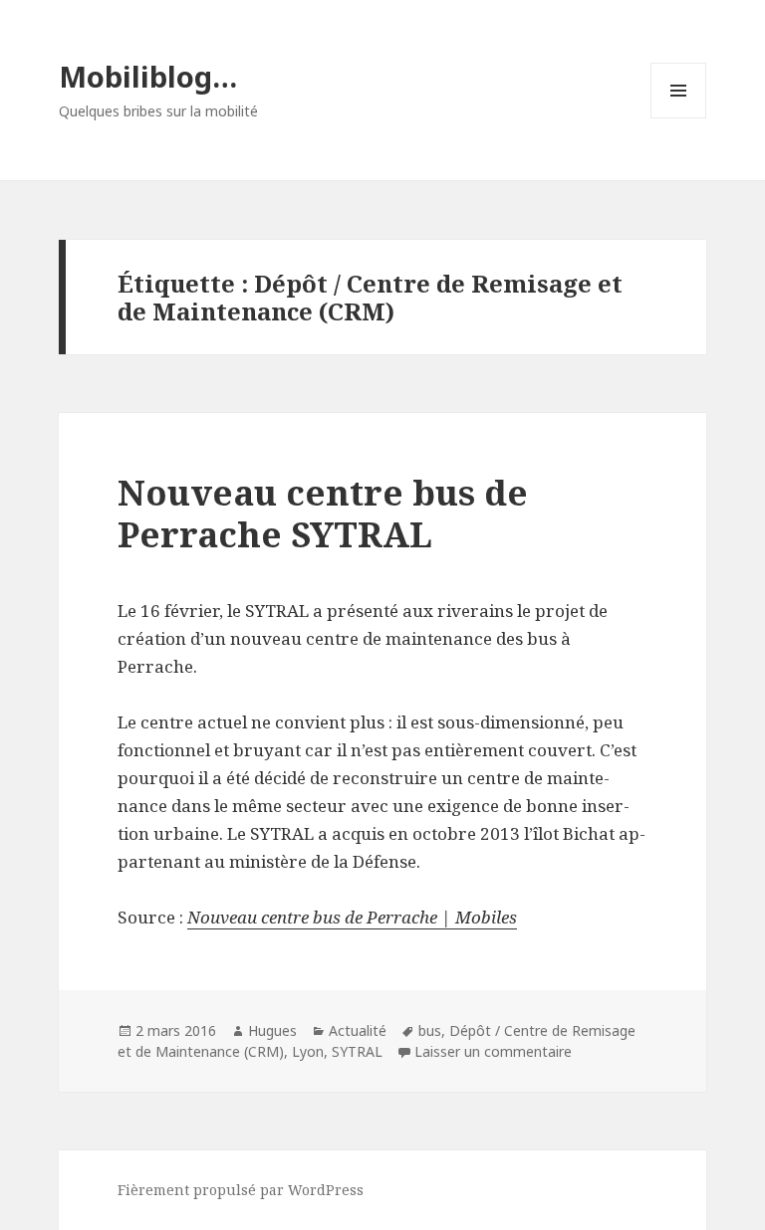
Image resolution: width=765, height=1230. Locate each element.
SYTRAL (357, 1051)
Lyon (308, 1051)
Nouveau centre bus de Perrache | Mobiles (352, 917)
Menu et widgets (678, 117)
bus (429, 1030)
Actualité (357, 1030)
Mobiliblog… (148, 76)
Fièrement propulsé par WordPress (241, 1189)
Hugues (272, 1030)
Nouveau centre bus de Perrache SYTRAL (323, 513)
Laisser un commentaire (493, 1051)
